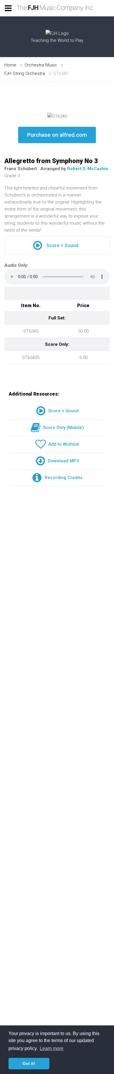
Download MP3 (62, 461)
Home (10, 65)
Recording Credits (62, 477)
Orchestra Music (41, 65)
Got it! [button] (29, 1063)
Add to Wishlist (62, 444)
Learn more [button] (51, 1048)
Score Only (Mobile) (62, 427)
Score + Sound (62, 245)
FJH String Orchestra (24, 73)
